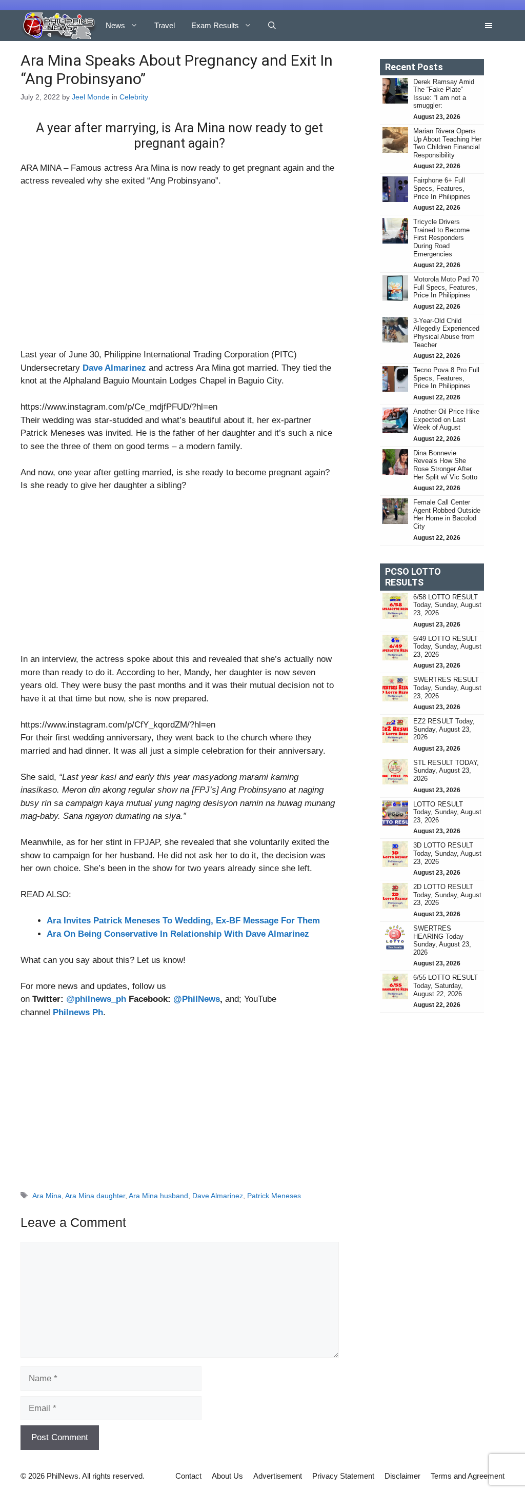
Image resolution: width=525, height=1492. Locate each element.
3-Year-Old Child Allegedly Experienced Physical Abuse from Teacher (446, 333)
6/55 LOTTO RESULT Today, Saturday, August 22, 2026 (445, 985)
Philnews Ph (78, 1012)
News (115, 25)
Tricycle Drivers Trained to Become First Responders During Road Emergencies (441, 237)
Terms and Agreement (467, 1475)
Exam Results (215, 25)
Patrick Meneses (274, 1196)
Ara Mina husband (158, 1196)
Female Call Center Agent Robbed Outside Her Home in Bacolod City (446, 514)
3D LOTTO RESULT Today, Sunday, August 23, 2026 (447, 853)
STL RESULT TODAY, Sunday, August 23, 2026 (446, 770)
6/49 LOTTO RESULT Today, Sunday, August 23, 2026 (447, 646)
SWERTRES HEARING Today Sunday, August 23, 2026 (442, 940)
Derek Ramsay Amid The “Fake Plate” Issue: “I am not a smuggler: (443, 94)
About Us (227, 1475)
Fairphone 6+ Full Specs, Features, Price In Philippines (442, 188)
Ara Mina (47, 1196)
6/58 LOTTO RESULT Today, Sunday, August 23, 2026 (447, 605)
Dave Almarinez (114, 368)
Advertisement (277, 1475)
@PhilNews (196, 999)
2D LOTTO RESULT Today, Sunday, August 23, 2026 (447, 894)
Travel (164, 25)
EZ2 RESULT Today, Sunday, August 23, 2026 (444, 729)
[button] (272, 25)
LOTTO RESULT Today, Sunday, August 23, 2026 (447, 812)
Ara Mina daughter (95, 1196)
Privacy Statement (343, 1475)
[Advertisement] (180, 272)
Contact (188, 1475)
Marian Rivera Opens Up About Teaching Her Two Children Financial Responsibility (447, 143)
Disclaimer (402, 1475)
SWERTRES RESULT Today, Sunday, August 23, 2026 (447, 687)
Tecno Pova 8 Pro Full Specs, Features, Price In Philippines (446, 378)
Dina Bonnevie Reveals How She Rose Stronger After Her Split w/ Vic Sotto (445, 465)
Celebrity (133, 97)
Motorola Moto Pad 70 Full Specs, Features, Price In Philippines (446, 287)
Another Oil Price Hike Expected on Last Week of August (446, 419)
